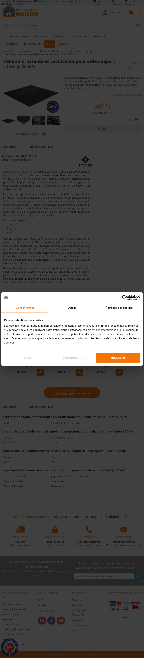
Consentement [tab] (25, 307)
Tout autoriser (117, 357)
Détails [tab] (72, 307)
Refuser (26, 357)
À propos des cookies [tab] (119, 307)
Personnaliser (69, 357)
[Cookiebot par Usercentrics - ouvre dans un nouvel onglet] (124, 297)
